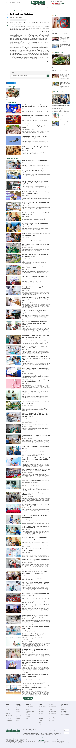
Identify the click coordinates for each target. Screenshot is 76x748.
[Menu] (67, 6)
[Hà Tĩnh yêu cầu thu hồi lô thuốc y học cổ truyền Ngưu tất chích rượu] (13, 150)
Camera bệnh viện (43, 10)
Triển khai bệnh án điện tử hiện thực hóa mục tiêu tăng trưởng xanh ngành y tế (36, 436)
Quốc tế (7, 709)
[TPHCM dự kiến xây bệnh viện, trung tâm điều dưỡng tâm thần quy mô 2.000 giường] (13, 314)
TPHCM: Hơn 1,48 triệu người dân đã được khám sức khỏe (35, 447)
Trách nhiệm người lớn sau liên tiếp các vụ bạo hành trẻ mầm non (65, 115)
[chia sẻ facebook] (7, 14)
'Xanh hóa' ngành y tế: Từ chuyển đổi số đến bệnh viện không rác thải (36, 402)
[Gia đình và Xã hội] (52, 4)
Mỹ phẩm (40, 720)
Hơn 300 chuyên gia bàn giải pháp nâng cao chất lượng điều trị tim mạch (35, 594)
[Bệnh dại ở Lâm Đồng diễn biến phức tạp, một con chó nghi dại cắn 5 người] (13, 237)
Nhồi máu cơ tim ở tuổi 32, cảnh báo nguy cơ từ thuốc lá (65, 45)
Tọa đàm (17, 707)
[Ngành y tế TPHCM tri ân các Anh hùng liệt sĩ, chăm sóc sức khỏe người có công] (13, 541)
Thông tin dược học (19, 716)
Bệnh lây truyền (51, 720)
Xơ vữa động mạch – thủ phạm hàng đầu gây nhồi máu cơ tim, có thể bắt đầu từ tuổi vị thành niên (36, 458)
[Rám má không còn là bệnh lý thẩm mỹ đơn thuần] (13, 608)
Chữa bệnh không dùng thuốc (30, 712)
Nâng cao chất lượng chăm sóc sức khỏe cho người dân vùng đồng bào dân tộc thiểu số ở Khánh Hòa (34, 323)
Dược (31, 6)
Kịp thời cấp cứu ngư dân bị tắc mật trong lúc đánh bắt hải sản (34, 493)
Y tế (9, 6)
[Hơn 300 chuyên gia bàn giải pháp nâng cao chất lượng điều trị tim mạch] (13, 597)
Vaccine (17, 720)
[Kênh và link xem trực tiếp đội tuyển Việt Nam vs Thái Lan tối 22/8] (13, 119)
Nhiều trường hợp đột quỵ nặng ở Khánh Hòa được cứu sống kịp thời (34, 346)
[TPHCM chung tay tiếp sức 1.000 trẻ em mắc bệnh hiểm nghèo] (13, 519)
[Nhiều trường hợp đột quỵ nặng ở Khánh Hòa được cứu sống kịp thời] (13, 350)
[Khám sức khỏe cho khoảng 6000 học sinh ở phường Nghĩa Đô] (13, 164)
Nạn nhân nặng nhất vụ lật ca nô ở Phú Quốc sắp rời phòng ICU (35, 627)
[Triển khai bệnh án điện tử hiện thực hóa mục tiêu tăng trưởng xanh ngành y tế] (13, 439)
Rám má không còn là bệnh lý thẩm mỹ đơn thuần (36, 605)
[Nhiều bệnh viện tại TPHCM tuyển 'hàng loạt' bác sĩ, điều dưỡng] (13, 206)
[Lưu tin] (7, 22)
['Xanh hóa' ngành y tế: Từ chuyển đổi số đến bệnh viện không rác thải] (13, 405)
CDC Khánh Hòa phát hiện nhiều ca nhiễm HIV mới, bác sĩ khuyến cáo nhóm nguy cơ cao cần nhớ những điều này (35, 414)
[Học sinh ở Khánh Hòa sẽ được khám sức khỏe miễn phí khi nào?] (13, 227)
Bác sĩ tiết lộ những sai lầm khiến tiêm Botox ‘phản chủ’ (34, 638)
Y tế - (23, 150)
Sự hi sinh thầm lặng (35, 10)
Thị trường (64, 6)
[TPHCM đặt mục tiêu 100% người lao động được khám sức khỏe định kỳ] (13, 530)
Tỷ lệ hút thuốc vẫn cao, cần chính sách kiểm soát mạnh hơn (60, 30)
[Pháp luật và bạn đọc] (57, 4)
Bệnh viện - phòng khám (30, 707)
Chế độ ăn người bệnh (52, 709)
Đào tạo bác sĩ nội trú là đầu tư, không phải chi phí (61, 106)
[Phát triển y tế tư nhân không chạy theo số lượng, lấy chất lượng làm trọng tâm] (13, 195)
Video (27, 718)
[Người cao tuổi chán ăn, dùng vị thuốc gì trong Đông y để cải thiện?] (55, 76)
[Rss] (68, 730)
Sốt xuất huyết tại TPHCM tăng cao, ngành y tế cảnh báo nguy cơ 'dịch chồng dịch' (35, 392)
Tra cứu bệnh (16, 6)
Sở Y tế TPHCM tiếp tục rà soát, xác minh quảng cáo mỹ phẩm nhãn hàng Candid (35, 380)
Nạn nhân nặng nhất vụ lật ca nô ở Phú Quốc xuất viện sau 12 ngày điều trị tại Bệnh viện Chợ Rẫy (35, 582)
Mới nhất (18, 66)
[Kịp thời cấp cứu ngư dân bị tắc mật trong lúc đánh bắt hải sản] (13, 497)
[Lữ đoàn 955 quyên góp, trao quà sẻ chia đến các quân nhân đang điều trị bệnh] (13, 563)
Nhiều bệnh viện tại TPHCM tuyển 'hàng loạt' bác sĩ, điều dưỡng (35, 203)
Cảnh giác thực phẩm (52, 711)
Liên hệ (66, 733)
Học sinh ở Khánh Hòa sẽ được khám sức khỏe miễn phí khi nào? (35, 224)
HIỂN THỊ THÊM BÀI (28, 698)
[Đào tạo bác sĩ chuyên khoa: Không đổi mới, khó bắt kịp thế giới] (55, 123)
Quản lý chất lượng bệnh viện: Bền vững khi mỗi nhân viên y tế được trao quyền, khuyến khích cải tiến (35, 370)
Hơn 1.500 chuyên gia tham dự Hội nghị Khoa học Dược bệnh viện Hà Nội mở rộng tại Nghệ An (36, 469)
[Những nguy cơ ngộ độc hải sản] (13, 92)
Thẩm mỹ (40, 722)
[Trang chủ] (7, 7)
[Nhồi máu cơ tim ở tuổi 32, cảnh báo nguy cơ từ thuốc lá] (55, 46)
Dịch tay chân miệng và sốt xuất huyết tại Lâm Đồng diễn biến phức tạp (35, 266)
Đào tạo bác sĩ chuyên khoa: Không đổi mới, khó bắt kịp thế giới (64, 123)
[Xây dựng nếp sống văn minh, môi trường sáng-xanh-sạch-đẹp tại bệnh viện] (13, 258)
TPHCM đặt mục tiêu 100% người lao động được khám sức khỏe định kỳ (35, 526)
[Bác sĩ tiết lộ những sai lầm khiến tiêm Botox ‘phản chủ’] (13, 641)
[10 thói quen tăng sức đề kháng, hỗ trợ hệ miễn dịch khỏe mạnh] (55, 84)
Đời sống (62, 715)
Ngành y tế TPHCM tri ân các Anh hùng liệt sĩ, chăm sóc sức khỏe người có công (34, 538)
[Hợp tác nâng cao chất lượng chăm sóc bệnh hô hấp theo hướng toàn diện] (13, 508)
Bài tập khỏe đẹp (41, 724)
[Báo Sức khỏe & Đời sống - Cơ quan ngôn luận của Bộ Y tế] (38, 3)
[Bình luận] (7, 26)
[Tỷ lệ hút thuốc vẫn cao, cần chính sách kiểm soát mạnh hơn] (61, 22)
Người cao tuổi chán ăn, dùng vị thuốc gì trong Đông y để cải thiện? (64, 75)
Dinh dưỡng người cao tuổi (53, 707)
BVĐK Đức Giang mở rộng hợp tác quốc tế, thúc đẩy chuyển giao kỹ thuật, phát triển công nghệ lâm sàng (35, 662)
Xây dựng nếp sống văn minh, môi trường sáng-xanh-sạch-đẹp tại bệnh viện (35, 255)
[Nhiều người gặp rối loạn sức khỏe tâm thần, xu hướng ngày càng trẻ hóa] (13, 678)
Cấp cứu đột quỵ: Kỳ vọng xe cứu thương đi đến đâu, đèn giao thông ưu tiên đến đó (35, 182)
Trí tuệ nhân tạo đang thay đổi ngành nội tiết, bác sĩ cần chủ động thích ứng (65, 38)
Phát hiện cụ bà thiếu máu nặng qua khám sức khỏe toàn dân (35, 287)
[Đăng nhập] (63, 1)
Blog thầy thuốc (27, 10)
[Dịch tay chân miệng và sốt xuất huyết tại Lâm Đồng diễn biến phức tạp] (13, 270)
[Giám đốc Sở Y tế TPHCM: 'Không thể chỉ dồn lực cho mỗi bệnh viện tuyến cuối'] (13, 484)
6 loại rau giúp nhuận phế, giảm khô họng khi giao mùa (60, 67)
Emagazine (28, 716)
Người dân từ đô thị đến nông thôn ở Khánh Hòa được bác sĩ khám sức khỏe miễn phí (35, 336)
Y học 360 (27, 6)
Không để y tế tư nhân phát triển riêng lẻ (33, 171)
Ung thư (40, 716)
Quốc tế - (24, 139)
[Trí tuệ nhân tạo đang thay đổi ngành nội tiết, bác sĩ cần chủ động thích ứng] (55, 39)
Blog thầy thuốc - (55, 108)
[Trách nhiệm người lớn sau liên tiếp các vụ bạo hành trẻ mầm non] (55, 115)
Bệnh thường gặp (42, 707)
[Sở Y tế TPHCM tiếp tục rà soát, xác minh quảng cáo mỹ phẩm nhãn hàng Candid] (13, 383)
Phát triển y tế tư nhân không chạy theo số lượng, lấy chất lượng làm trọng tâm (35, 192)
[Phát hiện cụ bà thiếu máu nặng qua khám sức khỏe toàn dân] (13, 290)
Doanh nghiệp (63, 709)
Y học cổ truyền (35, 6)
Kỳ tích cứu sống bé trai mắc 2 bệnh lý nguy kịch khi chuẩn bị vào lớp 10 (35, 650)
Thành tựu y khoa (20, 10)
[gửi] (48, 76)
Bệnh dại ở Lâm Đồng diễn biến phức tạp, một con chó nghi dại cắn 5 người (36, 234)
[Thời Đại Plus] (63, 3)
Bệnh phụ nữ (41, 709)
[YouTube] (55, 1)
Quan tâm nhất (13, 66)
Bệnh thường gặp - (26, 129)
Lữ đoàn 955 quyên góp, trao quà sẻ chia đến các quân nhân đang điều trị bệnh (35, 560)
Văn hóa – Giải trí (64, 712)
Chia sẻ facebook (10, 83)
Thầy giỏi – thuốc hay (29, 706)
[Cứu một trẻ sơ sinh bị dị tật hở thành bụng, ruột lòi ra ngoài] (13, 248)
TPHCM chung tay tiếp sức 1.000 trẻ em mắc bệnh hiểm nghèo (34, 516)
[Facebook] (53, 1)
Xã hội (7, 706)
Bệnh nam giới (41, 711)
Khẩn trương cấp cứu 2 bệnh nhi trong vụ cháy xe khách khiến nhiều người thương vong (35, 616)
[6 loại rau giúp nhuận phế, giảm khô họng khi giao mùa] (61, 59)
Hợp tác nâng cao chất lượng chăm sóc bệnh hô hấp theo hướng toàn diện (35, 505)
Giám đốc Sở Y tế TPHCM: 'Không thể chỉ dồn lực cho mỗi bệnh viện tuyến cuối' (35, 481)
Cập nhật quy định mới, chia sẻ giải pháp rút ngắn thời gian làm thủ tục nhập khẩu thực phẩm (36, 686)
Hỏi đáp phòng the (52, 717)
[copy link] (7, 19)
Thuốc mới (18, 718)
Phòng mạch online (57, 6)
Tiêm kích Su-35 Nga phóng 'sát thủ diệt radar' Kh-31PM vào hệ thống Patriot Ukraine (35, 137)
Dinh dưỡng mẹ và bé (52, 706)
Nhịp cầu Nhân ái (64, 711)
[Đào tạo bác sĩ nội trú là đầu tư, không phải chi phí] (61, 99)
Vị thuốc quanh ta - (63, 78)
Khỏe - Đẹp (51, 6)
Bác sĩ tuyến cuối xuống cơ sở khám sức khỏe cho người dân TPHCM (36, 213)
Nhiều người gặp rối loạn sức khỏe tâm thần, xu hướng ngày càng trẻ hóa (35, 675)
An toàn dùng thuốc (19, 715)
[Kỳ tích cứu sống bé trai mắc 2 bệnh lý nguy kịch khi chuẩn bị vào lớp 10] (13, 653)
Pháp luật (7, 707)
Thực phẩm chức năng (52, 713)
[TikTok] (51, 1)
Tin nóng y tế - (25, 163)
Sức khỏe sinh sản (52, 718)
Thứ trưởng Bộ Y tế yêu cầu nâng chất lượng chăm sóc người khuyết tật (34, 277)
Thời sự (12, 6)
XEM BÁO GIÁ (48, 737)
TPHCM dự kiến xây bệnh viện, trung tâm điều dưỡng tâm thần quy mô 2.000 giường (35, 311)
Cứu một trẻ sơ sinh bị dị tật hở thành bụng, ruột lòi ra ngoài (35, 244)
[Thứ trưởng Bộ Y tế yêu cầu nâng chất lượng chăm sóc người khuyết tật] (13, 280)
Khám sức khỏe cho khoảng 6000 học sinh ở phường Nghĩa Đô (34, 161)
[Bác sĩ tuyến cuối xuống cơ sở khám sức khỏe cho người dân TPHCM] (13, 216)
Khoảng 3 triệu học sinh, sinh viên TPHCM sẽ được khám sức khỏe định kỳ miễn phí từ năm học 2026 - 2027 (36, 358)
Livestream (18, 711)
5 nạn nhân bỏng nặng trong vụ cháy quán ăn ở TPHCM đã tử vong (35, 549)
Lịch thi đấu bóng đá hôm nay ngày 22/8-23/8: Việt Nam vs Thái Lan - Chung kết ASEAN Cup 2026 (35, 106)
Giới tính (41, 6)
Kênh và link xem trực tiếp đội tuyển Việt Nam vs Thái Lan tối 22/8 (35, 116)
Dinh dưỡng (45, 6)
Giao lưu (17, 709)
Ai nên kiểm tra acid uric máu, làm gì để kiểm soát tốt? (34, 126)
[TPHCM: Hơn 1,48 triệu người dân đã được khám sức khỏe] (13, 450)
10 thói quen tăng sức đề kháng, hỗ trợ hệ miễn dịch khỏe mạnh (65, 83)
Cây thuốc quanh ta (29, 709)
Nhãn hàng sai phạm (64, 707)
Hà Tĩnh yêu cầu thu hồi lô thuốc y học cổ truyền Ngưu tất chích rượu (35, 147)
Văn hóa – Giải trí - (26, 109)
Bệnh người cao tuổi (42, 706)
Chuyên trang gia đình (65, 714)
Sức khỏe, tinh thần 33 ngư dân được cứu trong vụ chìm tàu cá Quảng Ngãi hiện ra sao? (35, 572)
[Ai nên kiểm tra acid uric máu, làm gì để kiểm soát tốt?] (13, 129)
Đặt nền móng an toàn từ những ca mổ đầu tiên (35, 424)
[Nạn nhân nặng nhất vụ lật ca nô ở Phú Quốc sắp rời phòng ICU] (13, 630)
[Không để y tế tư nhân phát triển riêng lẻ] (13, 174)
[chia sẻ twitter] (7, 17)
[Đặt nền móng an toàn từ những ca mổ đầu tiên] (13, 428)
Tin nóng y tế (13, 10)
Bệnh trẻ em (41, 713)
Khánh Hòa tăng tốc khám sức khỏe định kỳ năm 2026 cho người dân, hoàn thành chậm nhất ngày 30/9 (35, 299)
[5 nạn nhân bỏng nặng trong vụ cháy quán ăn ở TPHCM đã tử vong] (13, 552)
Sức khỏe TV (22, 6)
